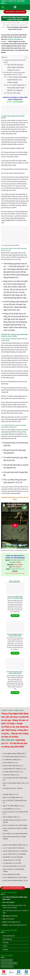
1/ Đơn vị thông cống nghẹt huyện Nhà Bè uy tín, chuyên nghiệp (17, 79)
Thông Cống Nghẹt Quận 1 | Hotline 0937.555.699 (15, 635)
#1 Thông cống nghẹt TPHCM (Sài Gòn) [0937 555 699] (15, 25)
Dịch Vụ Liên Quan (13, 93)
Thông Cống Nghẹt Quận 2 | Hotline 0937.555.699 (15, 672)
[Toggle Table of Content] (25, 57)
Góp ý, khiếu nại (7, 939)
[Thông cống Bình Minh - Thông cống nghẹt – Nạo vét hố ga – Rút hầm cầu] (15, 7)
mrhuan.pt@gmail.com (17, 569)
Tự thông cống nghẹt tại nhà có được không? (14, 61)
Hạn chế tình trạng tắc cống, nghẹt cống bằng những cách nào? (15, 67)
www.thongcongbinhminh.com (18, 925)
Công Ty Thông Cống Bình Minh (11, 23)
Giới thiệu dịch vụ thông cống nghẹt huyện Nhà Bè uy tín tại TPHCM (14, 73)
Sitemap (5, 949)
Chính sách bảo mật (9, 936)
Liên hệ (5, 946)
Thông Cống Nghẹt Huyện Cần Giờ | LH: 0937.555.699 (15, 597)
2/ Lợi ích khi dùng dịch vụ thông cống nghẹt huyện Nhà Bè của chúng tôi (16, 87)
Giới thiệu (5, 942)
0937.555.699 (7, 740)
